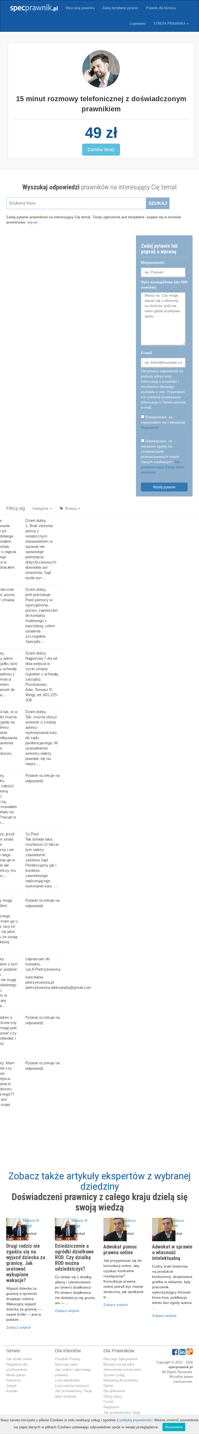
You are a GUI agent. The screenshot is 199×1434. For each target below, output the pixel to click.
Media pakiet (15, 1375)
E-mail (146, 353)
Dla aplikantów (114, 1391)
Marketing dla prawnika (120, 1380)
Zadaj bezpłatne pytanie (120, 8)
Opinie (108, 1386)
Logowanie (138, 23)
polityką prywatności (135, 1420)
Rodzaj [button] (70, 508)
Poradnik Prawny (67, 1359)
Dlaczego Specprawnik (120, 1359)
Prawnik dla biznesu (161, 8)
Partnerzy (13, 1380)
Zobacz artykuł (18, 1327)
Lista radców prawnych (72, 1386)
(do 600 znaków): (164, 284)
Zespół (11, 1386)
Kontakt (12, 1391)
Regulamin (150, 427)
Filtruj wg (15, 508)
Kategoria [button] (41, 508)
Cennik (108, 1402)
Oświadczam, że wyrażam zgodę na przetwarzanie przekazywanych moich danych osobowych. (162, 456)
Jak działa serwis (19, 1359)
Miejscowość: (153, 262)
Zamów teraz (101, 149)
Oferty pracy (112, 1396)
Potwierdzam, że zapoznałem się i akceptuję (163, 422)
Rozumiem (174, 1427)
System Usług (114, 1375)
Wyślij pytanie (164, 487)
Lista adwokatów (67, 1380)
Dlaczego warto (66, 1364)
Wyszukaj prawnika (80, 8)
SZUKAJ (157, 203)
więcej (32, 222)
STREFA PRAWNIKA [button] (169, 23)
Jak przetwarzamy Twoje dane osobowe (162, 467)
